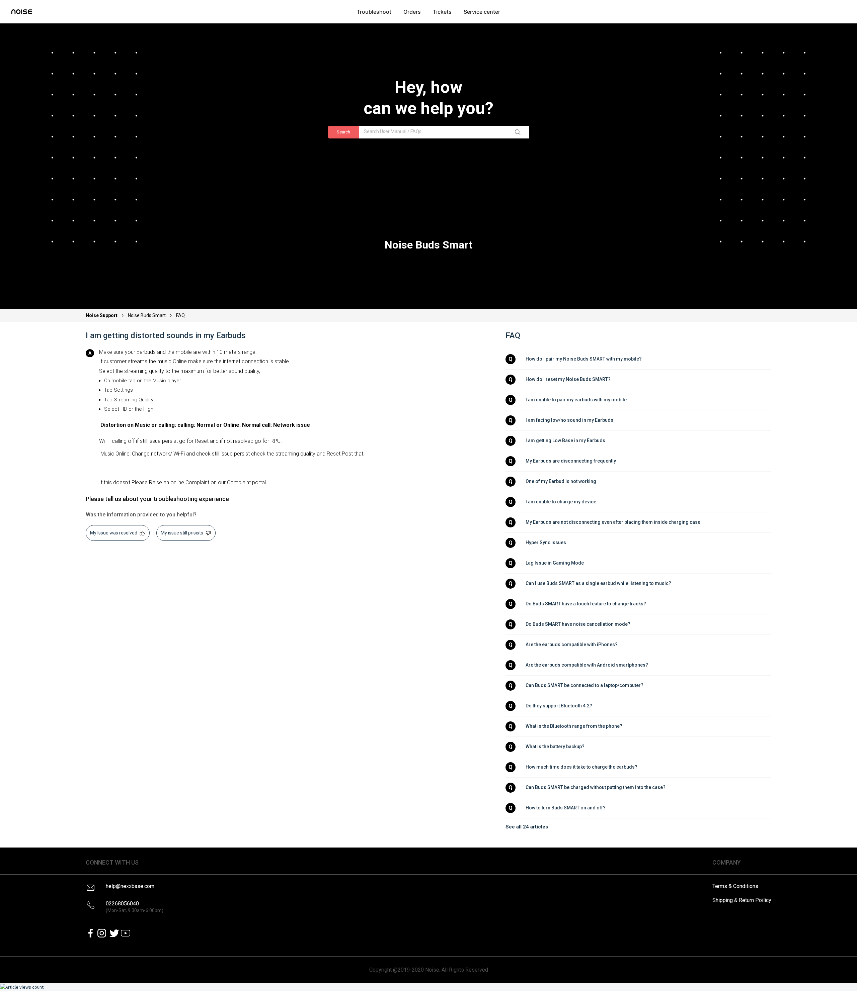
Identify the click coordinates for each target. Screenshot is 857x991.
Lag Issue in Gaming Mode (555, 563)
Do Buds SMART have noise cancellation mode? (578, 624)
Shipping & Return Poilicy (741, 900)
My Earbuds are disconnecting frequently (571, 461)
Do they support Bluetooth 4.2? (559, 705)
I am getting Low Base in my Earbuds (565, 440)
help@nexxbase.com (130, 886)
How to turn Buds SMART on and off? (566, 807)
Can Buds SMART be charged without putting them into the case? (596, 787)
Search (343, 131)
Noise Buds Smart (147, 315)
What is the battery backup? (555, 746)
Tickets (442, 11)
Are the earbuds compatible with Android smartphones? (587, 665)
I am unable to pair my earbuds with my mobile (576, 399)
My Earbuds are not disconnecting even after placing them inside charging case (613, 522)
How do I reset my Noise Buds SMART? (568, 379)
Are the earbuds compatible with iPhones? (572, 644)
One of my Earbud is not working (561, 481)
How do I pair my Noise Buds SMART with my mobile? (584, 359)
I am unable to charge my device (561, 501)
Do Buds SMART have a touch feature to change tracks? (586, 603)
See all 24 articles (526, 827)
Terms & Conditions (735, 886)
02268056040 (134, 906)
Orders (412, 11)
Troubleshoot (374, 11)
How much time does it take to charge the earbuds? (581, 767)
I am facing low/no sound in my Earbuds (569, 420)
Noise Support (102, 315)
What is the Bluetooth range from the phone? (574, 726)
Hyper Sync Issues (546, 542)
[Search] (519, 132)
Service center (482, 11)
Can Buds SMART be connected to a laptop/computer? (584, 685)
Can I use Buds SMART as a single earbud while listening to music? (598, 583)
